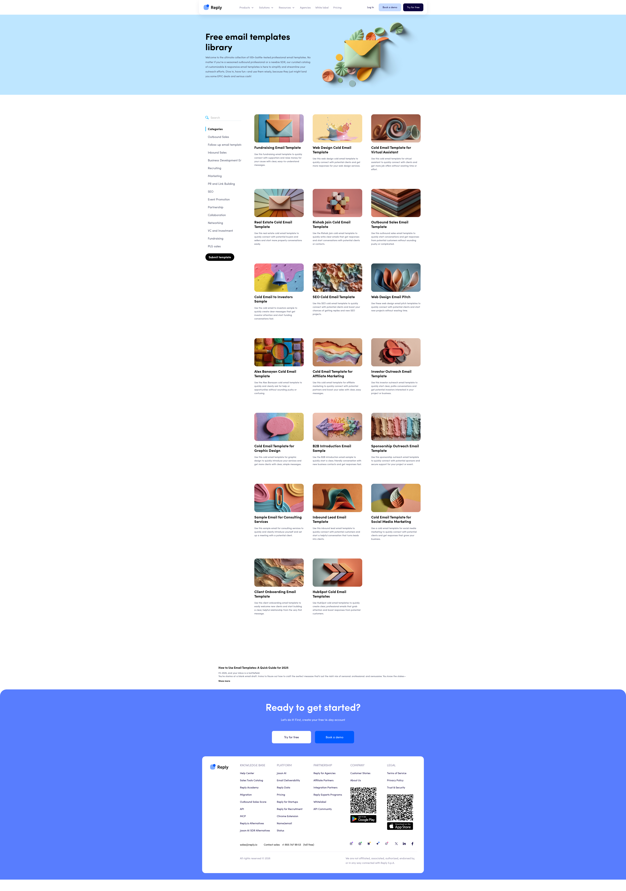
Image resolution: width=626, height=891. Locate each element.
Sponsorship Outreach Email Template (395, 448)
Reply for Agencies (324, 773)
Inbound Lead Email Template (329, 519)
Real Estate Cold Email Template (273, 224)
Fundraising (215, 238)
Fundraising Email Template (277, 147)
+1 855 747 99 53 (291, 844)
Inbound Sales (217, 152)
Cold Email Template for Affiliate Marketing (332, 373)
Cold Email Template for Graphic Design (274, 448)
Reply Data (283, 787)
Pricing (281, 794)
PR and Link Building (221, 184)
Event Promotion (219, 199)
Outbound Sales (218, 137)
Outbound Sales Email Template (389, 224)
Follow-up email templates (225, 144)
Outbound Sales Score (253, 801)
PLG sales (214, 246)
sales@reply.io (248, 844)
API (242, 809)
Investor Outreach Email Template (391, 373)
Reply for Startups (287, 801)
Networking (215, 223)
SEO (210, 191)
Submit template (220, 257)
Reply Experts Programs (327, 794)
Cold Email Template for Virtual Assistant (391, 149)
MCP (243, 816)
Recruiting (214, 168)
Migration (246, 794)
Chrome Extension (287, 816)
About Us (355, 780)
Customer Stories (360, 773)
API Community (322, 809)
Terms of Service (396, 773)
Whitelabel (319, 801)
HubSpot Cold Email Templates (329, 593)
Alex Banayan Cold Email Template (275, 373)
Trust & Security (396, 787)
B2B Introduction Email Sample (332, 448)
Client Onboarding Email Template (275, 593)
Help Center (247, 773)
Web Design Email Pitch (390, 296)
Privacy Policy (395, 780)
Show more (224, 680)
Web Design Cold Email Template (332, 149)
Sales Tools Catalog (251, 780)
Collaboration (217, 215)
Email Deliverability (288, 780)
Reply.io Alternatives (252, 823)
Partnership (215, 207)
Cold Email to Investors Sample (273, 298)
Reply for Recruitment (289, 809)
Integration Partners (325, 787)
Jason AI (281, 773)
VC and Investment (220, 230)
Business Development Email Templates (234, 160)
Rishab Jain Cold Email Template (331, 224)
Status (280, 830)
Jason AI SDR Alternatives (255, 830)
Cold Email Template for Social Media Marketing (391, 519)
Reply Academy (249, 787)
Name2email (284, 823)
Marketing (215, 176)
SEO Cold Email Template (334, 296)
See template (261, 172)
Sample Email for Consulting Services (278, 519)
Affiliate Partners (323, 780)
